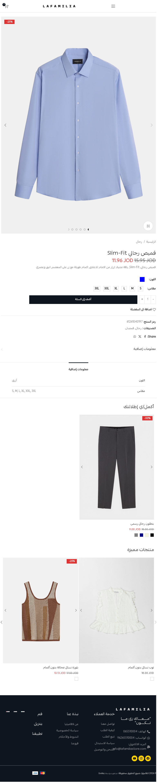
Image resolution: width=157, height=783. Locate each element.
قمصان (129, 328)
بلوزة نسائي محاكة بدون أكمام (60, 667)
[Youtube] (134, 758)
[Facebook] (148, 758)
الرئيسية (151, 242)
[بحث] (12, 6)
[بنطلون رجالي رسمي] (117, 467)
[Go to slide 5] (72, 229)
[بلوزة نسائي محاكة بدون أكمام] (40, 610)
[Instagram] (141, 758)
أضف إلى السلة (83, 299)
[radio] (142, 279)
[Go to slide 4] (76, 229)
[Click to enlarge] (148, 226)
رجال (139, 242)
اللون (153, 279)
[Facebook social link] (144, 337)
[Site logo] (59, 6)
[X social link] (139, 337)
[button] (152, 125)
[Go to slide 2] (85, 229)
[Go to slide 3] (81, 229)
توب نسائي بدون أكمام (141, 667)
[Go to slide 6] (68, 229)
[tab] (78, 368)
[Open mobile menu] (113, 6)
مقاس (152, 288)
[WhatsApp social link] (134, 337)
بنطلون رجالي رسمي (142, 524)
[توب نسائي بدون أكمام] (116, 610)
